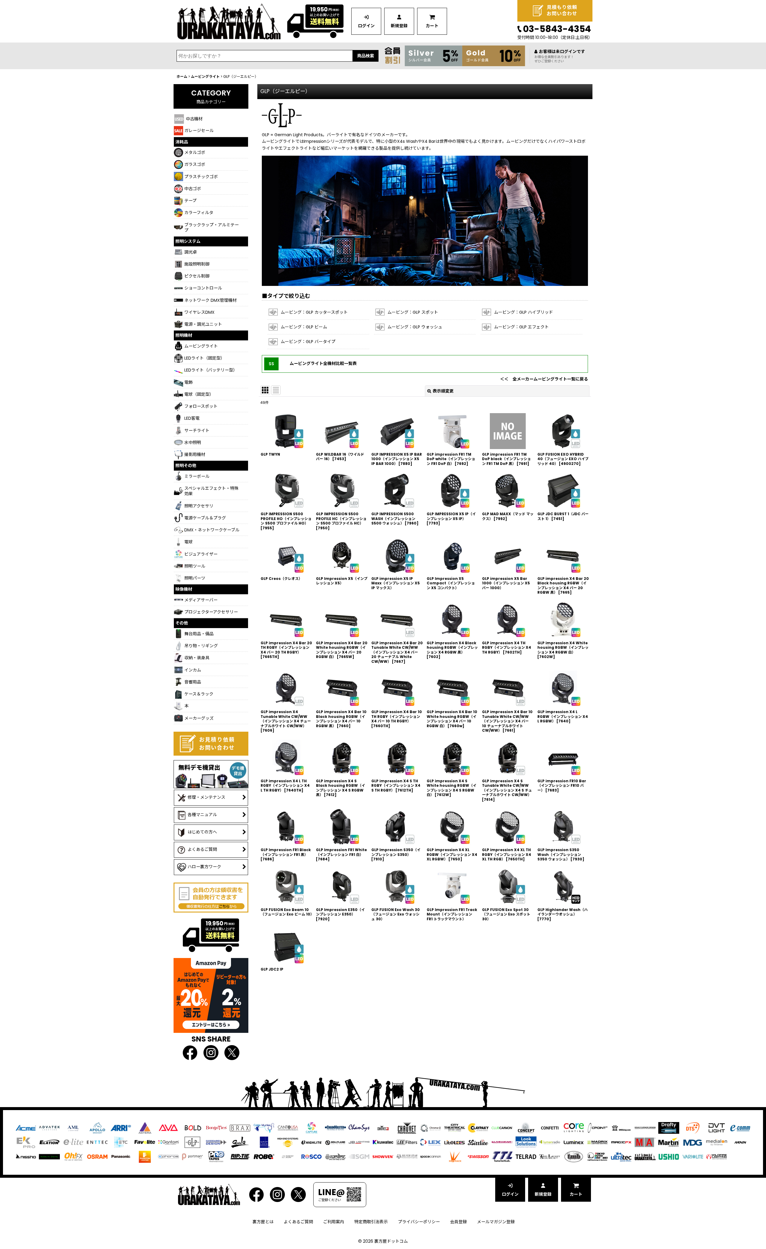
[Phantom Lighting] (145, 1156)
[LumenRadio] (549, 1142)
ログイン (366, 26)
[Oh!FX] (73, 1156)
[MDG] (692, 1142)
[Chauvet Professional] (406, 1128)
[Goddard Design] (216, 1142)
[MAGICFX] (621, 1142)
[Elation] (49, 1142)
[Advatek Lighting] (49, 1128)
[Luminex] (573, 1142)
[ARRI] (120, 1128)
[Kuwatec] (383, 1142)
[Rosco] (311, 1156)
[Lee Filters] (406, 1142)
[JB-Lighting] (359, 1142)
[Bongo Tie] (216, 1128)
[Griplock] (263, 1142)
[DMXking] (621, 1128)
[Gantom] (168, 1142)
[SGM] (359, 1156)
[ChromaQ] (430, 1128)
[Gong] (240, 1142)
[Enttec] (97, 1142)
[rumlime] (335, 1156)
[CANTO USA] (287, 1128)
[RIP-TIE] (240, 1156)
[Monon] (740, 1142)
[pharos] (168, 1156)
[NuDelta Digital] (49, 1156)
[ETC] (120, 1142)
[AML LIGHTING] (73, 1128)
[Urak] (645, 1156)
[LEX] (430, 1142)
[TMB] (573, 1156)
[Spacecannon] (430, 1156)
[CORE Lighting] (573, 1128)
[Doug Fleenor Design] (645, 1128)
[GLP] (192, 1142)
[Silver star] (406, 1156)
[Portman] (192, 1156)
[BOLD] (192, 1128)
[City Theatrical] (454, 1128)
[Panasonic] (120, 1156)
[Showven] (383, 1156)
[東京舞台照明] (597, 1156)
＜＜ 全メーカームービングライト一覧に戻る (544, 379)
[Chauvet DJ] (383, 1128)
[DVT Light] (716, 1128)
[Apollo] (97, 1128)
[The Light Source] (549, 1156)
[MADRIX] (597, 1142)
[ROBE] (263, 1156)
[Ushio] (668, 1156)
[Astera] (144, 1128)
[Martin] (668, 1142)
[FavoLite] (144, 1142)
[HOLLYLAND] (335, 1142)
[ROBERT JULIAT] (288, 1156)
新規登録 (399, 26)
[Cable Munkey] (263, 1128)
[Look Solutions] (526, 1142)
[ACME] (25, 1128)
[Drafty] (668, 1128)
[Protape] (216, 1156)
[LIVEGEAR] (502, 1142)
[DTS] (692, 1128)
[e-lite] (73, 1142)
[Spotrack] (454, 1156)
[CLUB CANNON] (502, 1128)
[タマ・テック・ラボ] (502, 1156)
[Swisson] (478, 1156)
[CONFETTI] (549, 1128)
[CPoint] (597, 1128)
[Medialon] (716, 1142)
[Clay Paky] (478, 1128)
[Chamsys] (359, 1128)
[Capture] (311, 1128)
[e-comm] (740, 1128)
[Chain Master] (335, 1128)
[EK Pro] (25, 1142)
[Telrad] (526, 1156)
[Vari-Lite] (692, 1156)
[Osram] (97, 1156)
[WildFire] (716, 1156)
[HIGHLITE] (311, 1142)
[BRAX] (240, 1128)
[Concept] (526, 1128)
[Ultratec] (621, 1156)
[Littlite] (478, 1142)
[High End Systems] (287, 1142)
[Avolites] (168, 1128)
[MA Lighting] (645, 1142)
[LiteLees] (454, 1142)
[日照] (25, 1156)
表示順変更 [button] (443, 391)
